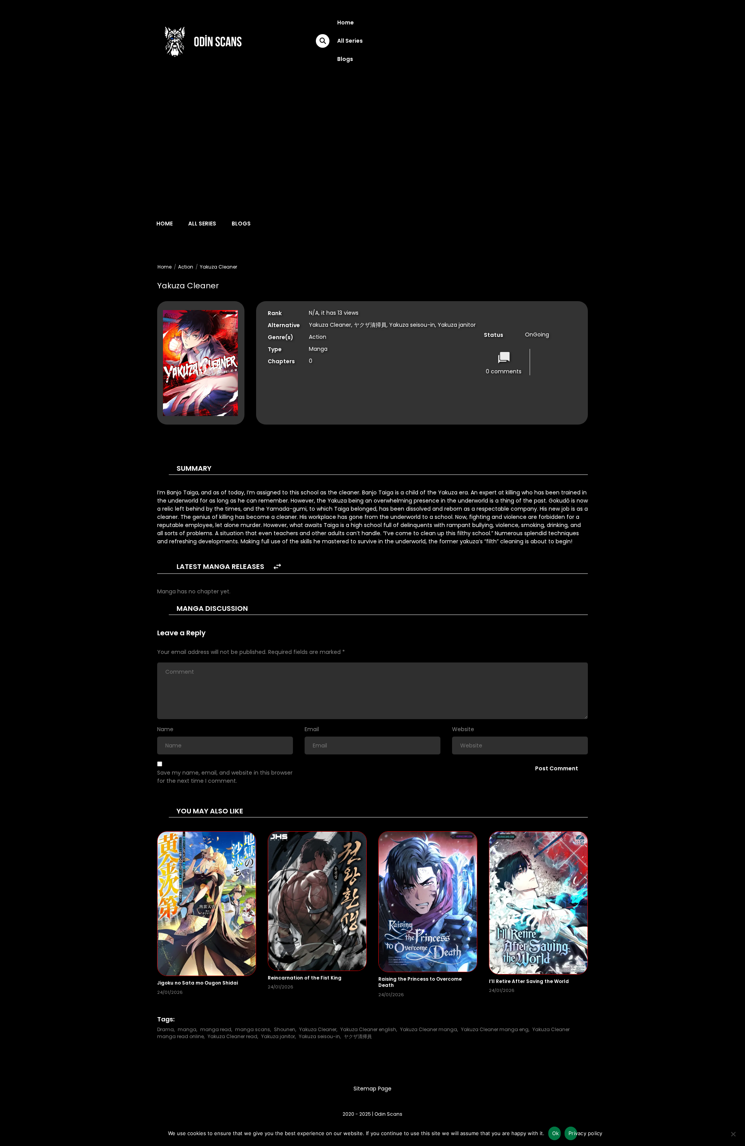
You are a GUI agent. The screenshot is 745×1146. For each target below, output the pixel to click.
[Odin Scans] (202, 40)
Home (345, 22)
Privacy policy (572, 1133)
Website (463, 729)
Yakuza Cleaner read (232, 1036)
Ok (555, 1133)
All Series (350, 41)
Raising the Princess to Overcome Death (420, 982)
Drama (165, 1029)
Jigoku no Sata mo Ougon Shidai (197, 983)
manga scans (252, 1029)
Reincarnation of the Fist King (304, 977)
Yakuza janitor (278, 1036)
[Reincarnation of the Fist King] (317, 901)
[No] (733, 1136)
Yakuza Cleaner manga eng (494, 1029)
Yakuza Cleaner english (368, 1029)
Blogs (345, 59)
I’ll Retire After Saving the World (529, 981)
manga (187, 1029)
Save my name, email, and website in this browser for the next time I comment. (225, 777)
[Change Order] (277, 566)
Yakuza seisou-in (319, 1036)
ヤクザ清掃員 (358, 1036)
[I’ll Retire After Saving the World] (538, 902)
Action (185, 267)
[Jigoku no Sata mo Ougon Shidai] (206, 903)
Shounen (284, 1029)
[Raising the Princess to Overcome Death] (427, 901)
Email (312, 729)
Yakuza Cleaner (218, 267)
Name (165, 729)
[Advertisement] (372, 140)
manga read (215, 1029)
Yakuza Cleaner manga (428, 1029)
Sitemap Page (372, 1088)
